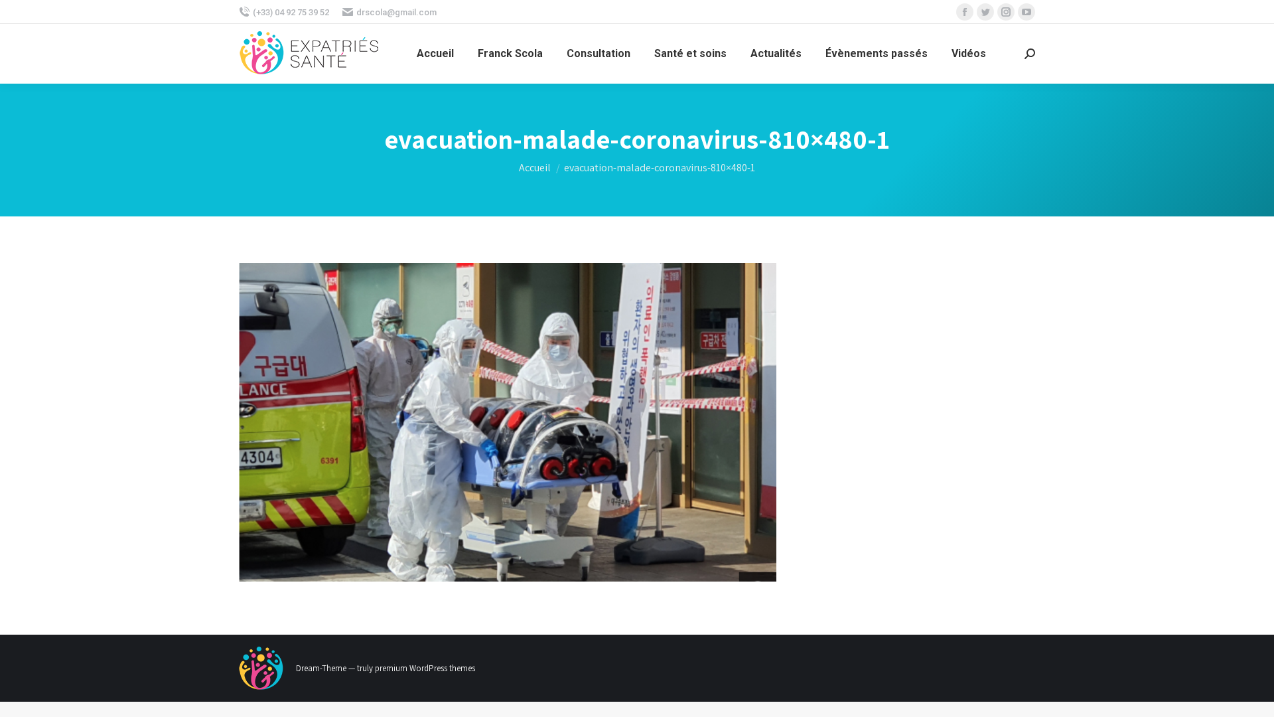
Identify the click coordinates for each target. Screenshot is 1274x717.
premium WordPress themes (425, 668)
